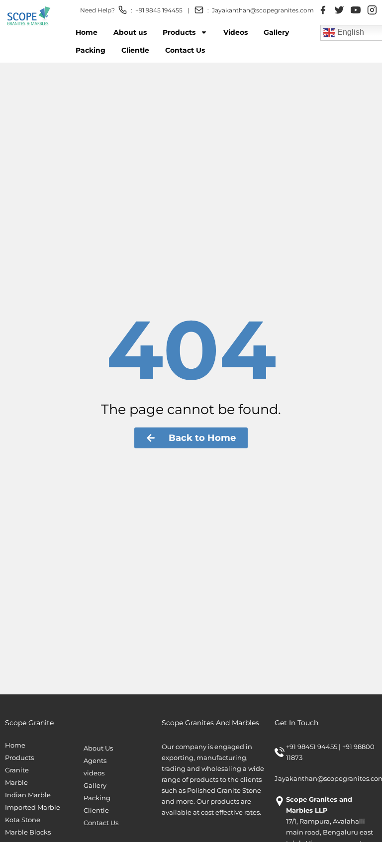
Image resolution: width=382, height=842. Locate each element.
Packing (90, 50)
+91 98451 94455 (312, 747)
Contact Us (185, 50)
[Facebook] (323, 10)
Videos (235, 32)
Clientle (135, 50)
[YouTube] (356, 10)
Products (179, 32)
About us (130, 32)
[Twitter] (339, 10)
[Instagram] (372, 10)
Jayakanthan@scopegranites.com (263, 10)
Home (86, 32)
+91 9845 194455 (159, 10)
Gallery (276, 32)
